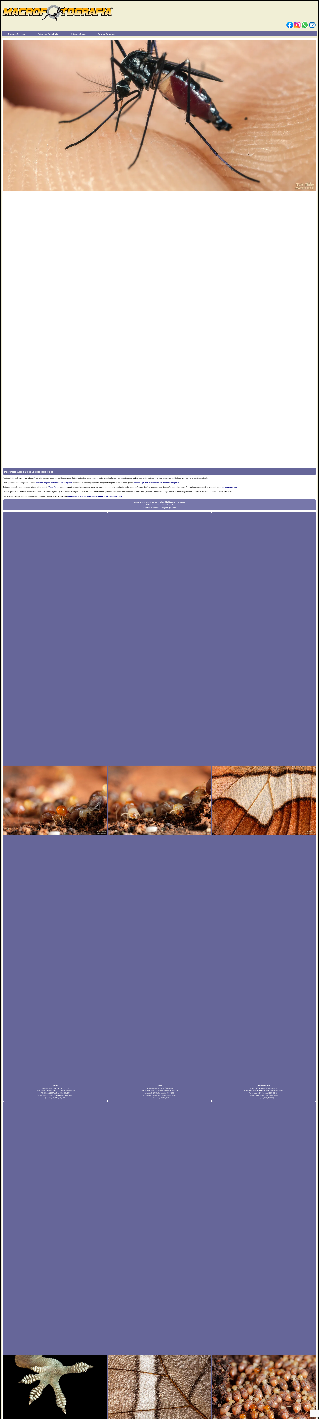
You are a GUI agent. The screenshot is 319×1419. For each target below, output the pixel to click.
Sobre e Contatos (106, 34)
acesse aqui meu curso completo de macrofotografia (156, 483)
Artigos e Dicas (78, 34)
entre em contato (229, 487)
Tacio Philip (54, 487)
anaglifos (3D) (116, 496)
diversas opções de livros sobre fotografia (54, 483)
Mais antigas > (167, 505)
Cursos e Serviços (16, 34)
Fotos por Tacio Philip (48, 34)
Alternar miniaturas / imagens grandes (159, 508)
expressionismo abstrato (97, 496)
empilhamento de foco (76, 496)
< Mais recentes (153, 505)
